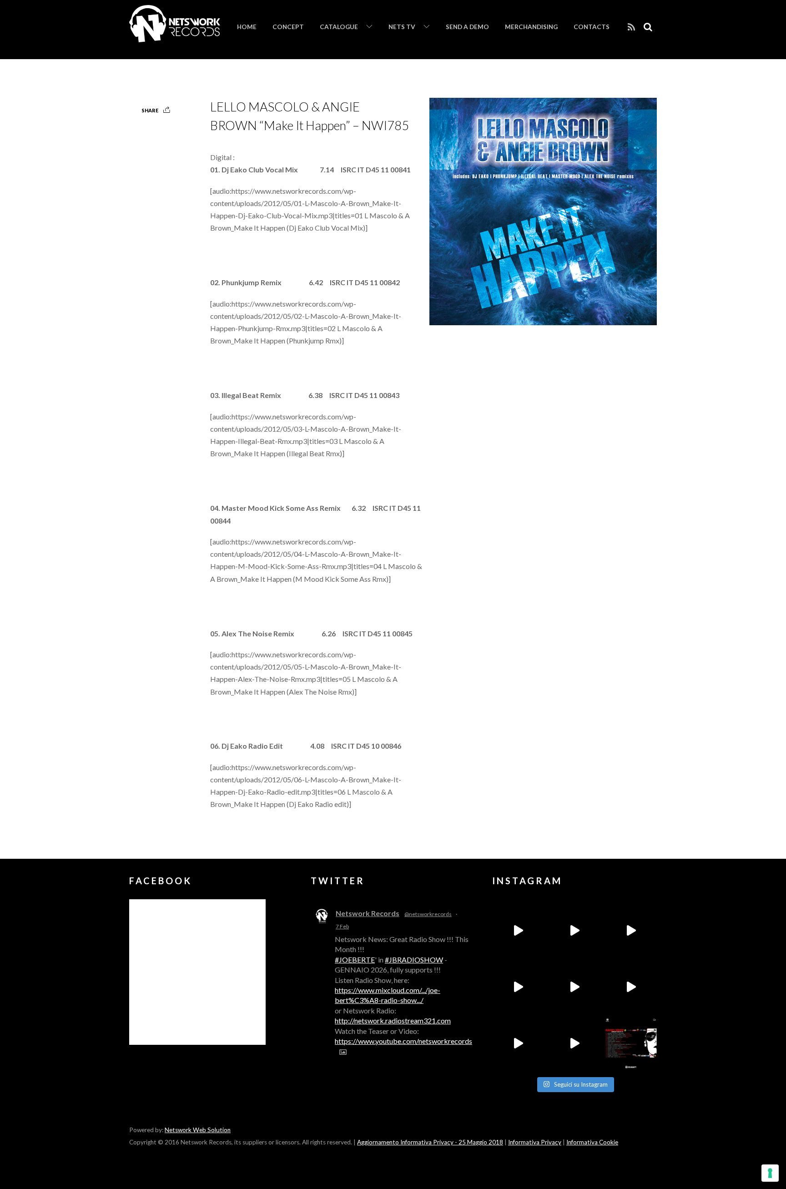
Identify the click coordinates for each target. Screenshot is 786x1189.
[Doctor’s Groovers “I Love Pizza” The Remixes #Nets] (518, 987)
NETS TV (401, 26)
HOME (247, 26)
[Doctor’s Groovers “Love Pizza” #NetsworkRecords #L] (631, 987)
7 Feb (342, 926)
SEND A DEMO (467, 26)
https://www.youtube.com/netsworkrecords (403, 1041)
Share (149, 110)
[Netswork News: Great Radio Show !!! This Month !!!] (631, 1043)
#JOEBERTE (355, 959)
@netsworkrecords (428, 914)
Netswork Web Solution (198, 1130)
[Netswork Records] (174, 37)
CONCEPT (288, 26)
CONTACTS (592, 26)
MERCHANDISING (531, 26)
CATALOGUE (339, 26)
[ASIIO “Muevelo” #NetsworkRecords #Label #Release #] (574, 987)
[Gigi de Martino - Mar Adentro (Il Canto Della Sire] (518, 1043)
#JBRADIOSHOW (414, 959)
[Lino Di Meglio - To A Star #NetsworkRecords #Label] (631, 931)
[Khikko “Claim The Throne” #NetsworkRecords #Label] (574, 1043)
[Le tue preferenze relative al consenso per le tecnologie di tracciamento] (770, 1173)
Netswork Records (367, 913)
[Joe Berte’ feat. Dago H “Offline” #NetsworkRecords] (518, 931)
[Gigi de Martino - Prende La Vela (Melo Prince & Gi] (574, 931)
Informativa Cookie (592, 1142)
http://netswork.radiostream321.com (393, 1020)
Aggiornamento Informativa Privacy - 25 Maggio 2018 (430, 1142)
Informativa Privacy (534, 1142)
